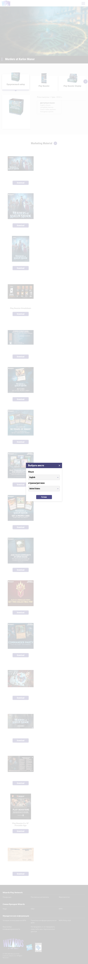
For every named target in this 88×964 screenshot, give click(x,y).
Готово (44, 497)
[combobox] (42, 477)
